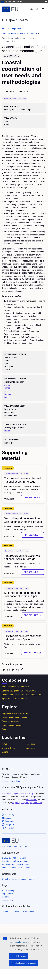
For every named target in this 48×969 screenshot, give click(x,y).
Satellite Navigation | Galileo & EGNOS (19, 691)
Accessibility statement (12, 781)
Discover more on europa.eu (14, 846)
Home (4, 29)
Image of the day (9, 748)
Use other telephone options (14, 861)
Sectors (5, 729)
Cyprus (7, 385)
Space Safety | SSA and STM (14, 699)
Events (5, 752)
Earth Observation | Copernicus (15, 687)
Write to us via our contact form (15, 864)
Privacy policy (8, 890)
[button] (4, 670)
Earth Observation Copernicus (15, 33)
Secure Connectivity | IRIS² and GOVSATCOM (22, 695)
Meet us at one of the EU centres (16, 868)
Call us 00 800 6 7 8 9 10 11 (14, 858)
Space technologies (10, 721)
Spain (6, 397)
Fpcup (34, 33)
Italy (6, 391)
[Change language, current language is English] (31, 9)
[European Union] (15, 9)
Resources (30, 744)
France (7, 388)
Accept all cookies (18, 956)
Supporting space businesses (15, 713)
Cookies (5, 897)
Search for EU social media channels (18, 879)
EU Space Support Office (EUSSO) (17, 794)
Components (15, 29)
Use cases (30, 748)
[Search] (37, 9)
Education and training (12, 725)
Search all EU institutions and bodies (18, 911)
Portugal (7, 394)
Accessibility (7, 900)
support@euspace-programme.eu (27, 803)
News (4, 744)
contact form (31, 800)
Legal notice (7, 894)
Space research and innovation (15, 717)
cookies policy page (18, 942)
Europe (7, 431)
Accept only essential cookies (23, 963)
